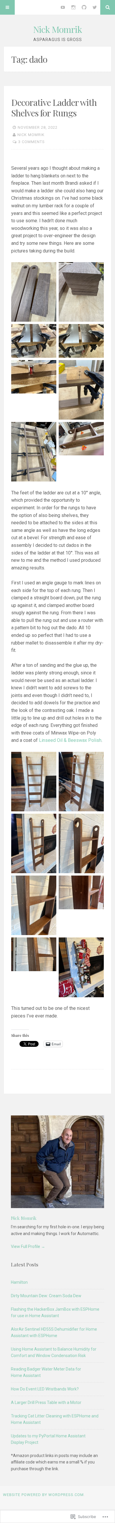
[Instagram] (73, 7)
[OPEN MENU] (7, 7)
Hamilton (19, 1282)
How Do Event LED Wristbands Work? (45, 1389)
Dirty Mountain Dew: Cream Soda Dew (46, 1295)
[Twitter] (94, 7)
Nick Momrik (57, 29)
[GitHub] (84, 7)
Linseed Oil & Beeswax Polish (70, 740)
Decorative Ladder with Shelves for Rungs (54, 107)
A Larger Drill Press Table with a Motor (46, 1402)
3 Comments (31, 142)
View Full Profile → (28, 1246)
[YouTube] (63, 7)
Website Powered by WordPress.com (43, 1495)
